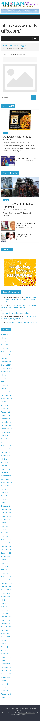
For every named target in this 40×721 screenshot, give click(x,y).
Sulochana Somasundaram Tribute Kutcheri (25, 224)
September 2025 (7, 368)
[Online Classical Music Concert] (8, 157)
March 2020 (5, 536)
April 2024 (4, 405)
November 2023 (6, 422)
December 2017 (6, 623)
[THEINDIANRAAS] (20, 2)
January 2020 (5, 543)
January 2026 (5, 355)
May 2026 (4, 341)
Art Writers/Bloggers (18, 45)
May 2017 (4, 647)
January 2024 (5, 415)
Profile (6, 200)
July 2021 (4, 489)
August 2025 (5, 372)
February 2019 (6, 576)
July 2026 (4, 338)
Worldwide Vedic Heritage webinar (17, 138)
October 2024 (6, 395)
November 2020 (6, 509)
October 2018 (6, 590)
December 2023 (6, 419)
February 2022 (6, 466)
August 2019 (5, 556)
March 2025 (5, 385)
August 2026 (5, 335)
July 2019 (4, 560)
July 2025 (4, 375)
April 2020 (4, 533)
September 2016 (7, 674)
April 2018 (4, 610)
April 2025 (4, 382)
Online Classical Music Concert (26, 158)
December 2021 (6, 472)
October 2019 (6, 550)
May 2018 (4, 607)
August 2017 (5, 637)
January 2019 (5, 580)
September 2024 (7, 398)
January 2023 (5, 449)
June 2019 (4, 563)
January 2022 (5, 469)
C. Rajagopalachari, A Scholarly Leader (23, 236)
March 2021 (5, 496)
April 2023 (4, 442)
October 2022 (6, 452)
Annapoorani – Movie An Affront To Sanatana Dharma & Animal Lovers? (18, 299)
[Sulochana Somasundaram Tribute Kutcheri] (8, 222)
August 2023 (5, 432)
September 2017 (7, 634)
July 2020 (4, 523)
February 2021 (6, 499)
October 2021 (6, 479)
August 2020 (5, 519)
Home (5, 45)
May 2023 (4, 439)
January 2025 (5, 392)
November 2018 (6, 587)
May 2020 (4, 529)
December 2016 (6, 664)
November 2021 (6, 476)
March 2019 (5, 573)
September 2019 (7, 553)
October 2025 (6, 365)
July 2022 (4, 459)
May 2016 (4, 687)
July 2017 (4, 640)
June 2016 (4, 684)
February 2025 (6, 388)
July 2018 (4, 600)
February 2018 (6, 617)
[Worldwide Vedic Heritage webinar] (20, 111)
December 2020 (6, 506)
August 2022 (5, 456)
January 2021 (5, 503)
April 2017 (4, 650)
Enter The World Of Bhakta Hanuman (18, 205)
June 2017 (4, 644)
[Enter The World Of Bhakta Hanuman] (20, 178)
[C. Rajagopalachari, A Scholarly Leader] (8, 234)
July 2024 (4, 402)
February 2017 (6, 657)
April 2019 (4, 570)
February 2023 (6, 445)
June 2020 (4, 526)
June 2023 (4, 435)
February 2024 (6, 412)
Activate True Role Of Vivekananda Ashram (23, 322)
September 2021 (7, 482)
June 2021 (4, 492)
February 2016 (6, 694)
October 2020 (6, 513)
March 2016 (5, 691)
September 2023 (7, 429)
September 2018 (7, 593)
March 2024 (5, 409)
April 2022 (4, 462)
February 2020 (6, 540)
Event (5, 133)
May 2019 (4, 566)
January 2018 (5, 620)
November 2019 (6, 546)
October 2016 (6, 670)
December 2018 (6, 583)
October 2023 (6, 425)
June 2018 (4, 603)
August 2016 (5, 677)
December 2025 (6, 358)
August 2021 (5, 486)
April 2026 (4, 345)
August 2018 (5, 597)
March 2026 (5, 348)
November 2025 (6, 362)
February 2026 (6, 351)
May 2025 (4, 378)
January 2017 (5, 660)
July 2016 (4, 681)
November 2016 (6, 667)
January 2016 (5, 697)
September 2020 (7, 516)
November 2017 (6, 627)
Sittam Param (22, 142)
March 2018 (5, 613)
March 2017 (5, 654)
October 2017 (6, 630)
